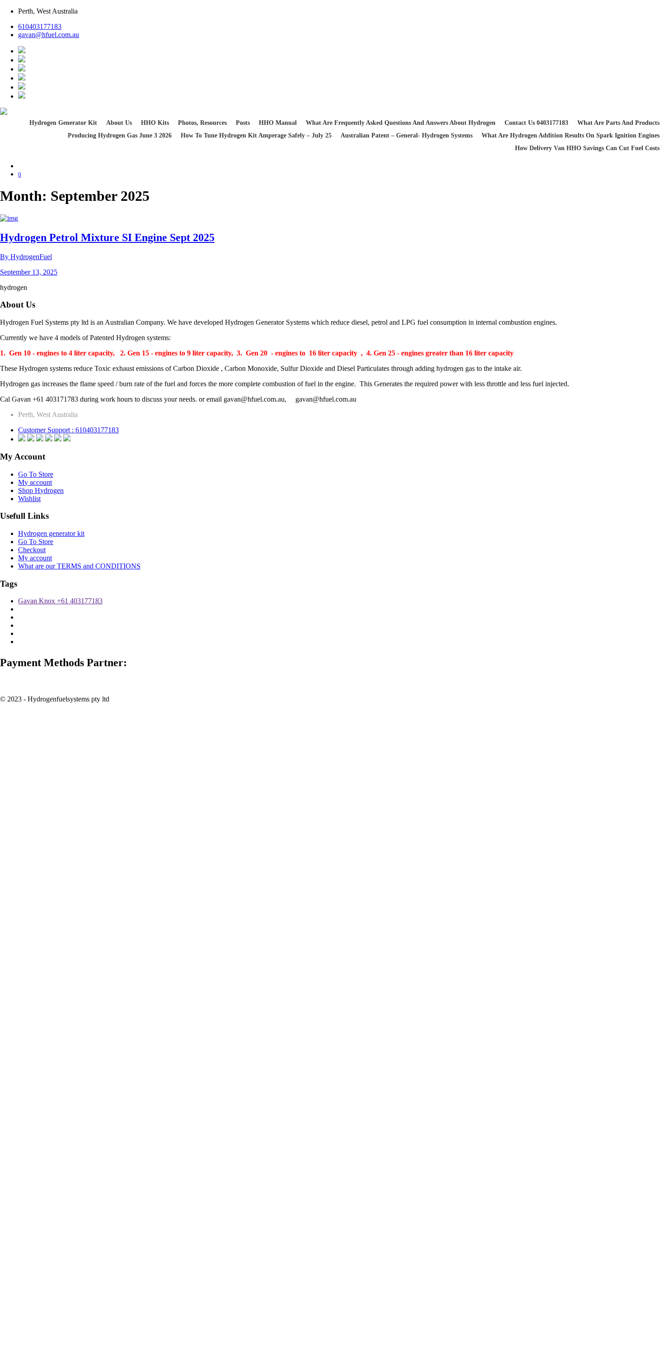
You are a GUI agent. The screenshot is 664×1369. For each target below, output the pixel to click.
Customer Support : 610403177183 (68, 430)
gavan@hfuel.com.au (48, 34)
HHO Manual (278, 122)
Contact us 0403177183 (536, 122)
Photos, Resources (202, 122)
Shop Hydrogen (41, 490)
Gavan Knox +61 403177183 (60, 601)
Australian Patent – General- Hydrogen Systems (406, 135)
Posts (243, 122)
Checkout (32, 550)
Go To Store (35, 474)
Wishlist (29, 498)
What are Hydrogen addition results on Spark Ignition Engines (570, 135)
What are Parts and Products (618, 122)
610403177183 (39, 26)
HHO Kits (155, 122)
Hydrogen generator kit (63, 122)
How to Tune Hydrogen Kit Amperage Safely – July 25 (256, 135)
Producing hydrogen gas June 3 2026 (120, 135)
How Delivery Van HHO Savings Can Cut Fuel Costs (587, 148)
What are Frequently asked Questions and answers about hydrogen (401, 122)
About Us (119, 122)
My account (35, 482)
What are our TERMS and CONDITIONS (79, 566)
